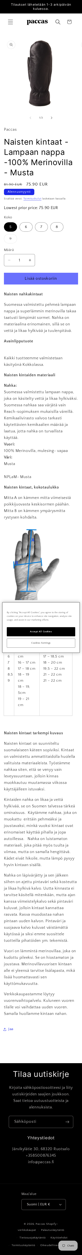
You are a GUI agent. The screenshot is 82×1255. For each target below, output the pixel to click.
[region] (41, 627)
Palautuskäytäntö (52, 1230)
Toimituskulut (32, 198)
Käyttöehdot (59, 1237)
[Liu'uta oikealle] (51, 117)
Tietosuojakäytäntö (32, 1237)
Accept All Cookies (41, 631)
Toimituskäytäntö (23, 1245)
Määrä (9, 250)
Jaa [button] (10, 1029)
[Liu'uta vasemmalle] (30, 117)
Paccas (40, 1223)
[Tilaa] (67, 1122)
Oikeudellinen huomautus (57, 1245)
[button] (10, 22)
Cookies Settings (41, 643)
